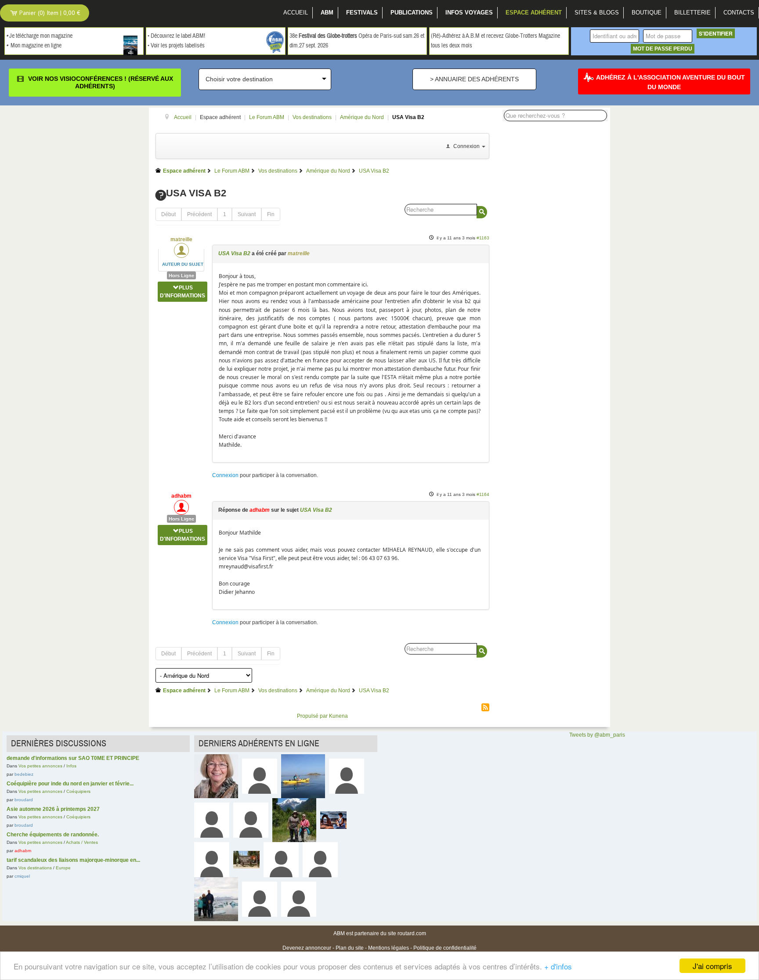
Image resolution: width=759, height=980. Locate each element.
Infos (71, 765)
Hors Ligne (181, 275)
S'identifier (716, 33)
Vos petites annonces (40, 765)
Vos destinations (35, 867)
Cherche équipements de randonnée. (53, 835)
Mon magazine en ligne (36, 46)
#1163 (483, 237)
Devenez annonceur (306, 948)
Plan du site (350, 948)
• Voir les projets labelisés (176, 46)
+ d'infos (558, 966)
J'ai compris (712, 965)
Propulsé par (313, 716)
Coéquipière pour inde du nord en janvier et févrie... (70, 784)
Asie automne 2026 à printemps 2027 (53, 809)
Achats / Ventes (82, 842)
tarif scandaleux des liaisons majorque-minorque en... (73, 860)
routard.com (412, 933)
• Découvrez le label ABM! (176, 36)
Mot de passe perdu (662, 49)
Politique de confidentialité (445, 948)
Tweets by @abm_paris (597, 735)
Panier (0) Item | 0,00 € (49, 13)
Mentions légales (388, 948)
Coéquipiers (78, 791)
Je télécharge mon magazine (40, 36)
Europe (63, 867)
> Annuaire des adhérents (474, 79)
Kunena (338, 716)
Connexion (225, 475)
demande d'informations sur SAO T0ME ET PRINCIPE (73, 758)
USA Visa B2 (234, 253)
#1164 (483, 494)
